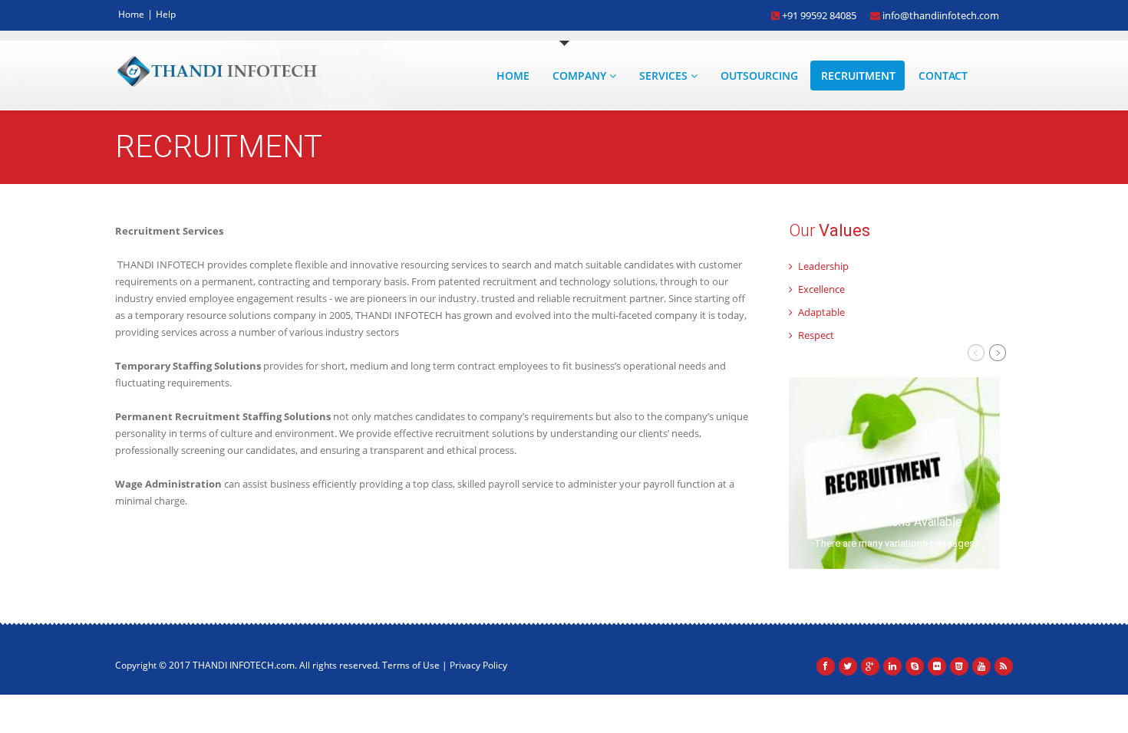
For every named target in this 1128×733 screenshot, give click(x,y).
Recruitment (858, 75)
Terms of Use (411, 665)
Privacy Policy (478, 665)
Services (665, 75)
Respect (815, 335)
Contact (943, 75)
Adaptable (820, 312)
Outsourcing (759, 75)
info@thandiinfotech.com (939, 14)
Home (131, 14)
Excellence (820, 289)
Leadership (822, 266)
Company (580, 75)
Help (166, 14)
